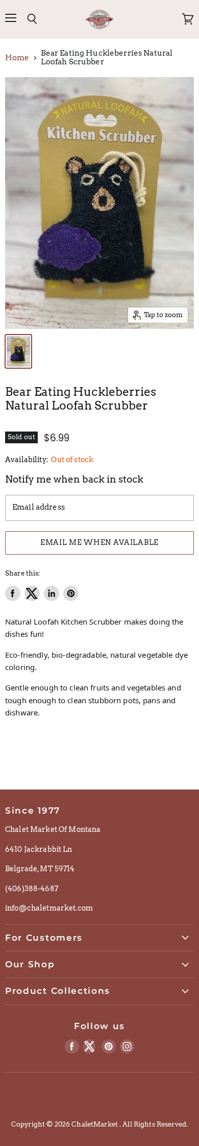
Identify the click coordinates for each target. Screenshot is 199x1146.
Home (17, 58)
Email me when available (99, 542)
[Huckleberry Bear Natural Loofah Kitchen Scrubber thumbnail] (18, 351)
